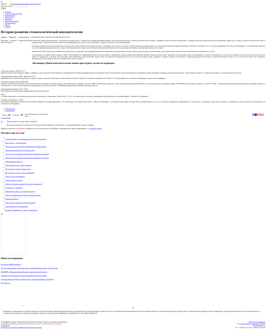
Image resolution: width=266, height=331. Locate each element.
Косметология (10, 16)
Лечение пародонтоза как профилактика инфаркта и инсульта (27, 158)
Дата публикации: (31, 114)
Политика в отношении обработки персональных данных (21, 327)
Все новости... (6, 283)
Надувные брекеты (11, 199)
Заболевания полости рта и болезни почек (20, 150)
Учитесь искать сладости (14, 180)
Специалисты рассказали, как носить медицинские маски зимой (24, 276)
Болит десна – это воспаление (15, 143)
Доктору (8, 27)
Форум (7, 25)
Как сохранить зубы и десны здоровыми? (19, 173)
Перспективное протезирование (16, 206)
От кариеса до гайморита (14, 188)
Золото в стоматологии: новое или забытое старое (23, 195)
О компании (5, 326)
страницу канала (96, 128)
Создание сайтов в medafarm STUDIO (251, 324)
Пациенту (8, 19)
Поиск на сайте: (7, 6)
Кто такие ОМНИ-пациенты (11, 264)
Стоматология (23, 37)
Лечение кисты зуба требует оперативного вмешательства (25, 147)
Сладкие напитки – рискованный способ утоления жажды (25, 139)
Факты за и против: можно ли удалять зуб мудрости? (23, 184)
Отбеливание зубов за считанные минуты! (20, 191)
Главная (8, 12)
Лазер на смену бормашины (15, 176)
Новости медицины (12, 21)
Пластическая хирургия (13, 14)
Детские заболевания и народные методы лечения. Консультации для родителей (29, 268)
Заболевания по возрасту (14, 162)
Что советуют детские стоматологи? (18, 169)
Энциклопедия (10, 23)
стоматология (10, 111)
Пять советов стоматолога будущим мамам (20, 203)
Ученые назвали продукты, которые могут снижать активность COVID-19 (27, 279)
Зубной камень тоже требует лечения (18, 165)
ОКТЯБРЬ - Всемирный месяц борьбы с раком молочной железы (24, 272)
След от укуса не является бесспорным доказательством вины (27, 154)
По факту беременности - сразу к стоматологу (21, 210)
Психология (9, 17)
